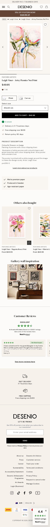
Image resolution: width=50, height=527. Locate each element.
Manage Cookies (32, 484)
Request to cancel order (35, 480)
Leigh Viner (14, 19)
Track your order (32, 464)
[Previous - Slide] (3, 47)
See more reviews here (25, 362)
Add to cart (25, 115)
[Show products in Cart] (46, 7)
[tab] (8, 73)
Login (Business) (17, 486)
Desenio (31, 520)
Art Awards (19, 482)
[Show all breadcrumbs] (4, 19)
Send (25, 441)
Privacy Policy (22, 446)
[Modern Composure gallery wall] (25, 281)
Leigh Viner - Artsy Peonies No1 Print (35, 19)
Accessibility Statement (14, 472)
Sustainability (18, 468)
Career (21, 464)
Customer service (33, 460)
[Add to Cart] (29, 243)
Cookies (29, 472)
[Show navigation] (3, 7)
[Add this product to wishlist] (45, 24)
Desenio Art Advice (33, 456)
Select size (6, 104)
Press (21, 460)
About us (20, 456)
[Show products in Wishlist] (41, 7)
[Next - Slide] (47, 47)
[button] (40, 516)
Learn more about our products (25, 168)
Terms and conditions (34, 468)
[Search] (8, 7)
